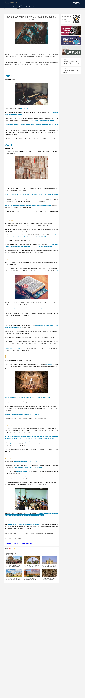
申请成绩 (20, 6)
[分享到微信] (12, 548)
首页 (5, 6)
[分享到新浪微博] (10, 548)
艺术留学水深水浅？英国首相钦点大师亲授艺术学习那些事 (18, 543)
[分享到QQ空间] (14, 548)
